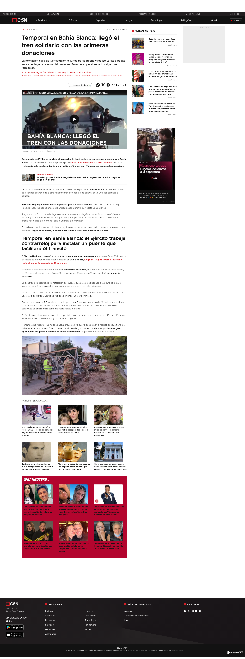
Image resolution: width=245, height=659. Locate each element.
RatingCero (187, 20)
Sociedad (34, 29)
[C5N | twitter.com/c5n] (189, 611)
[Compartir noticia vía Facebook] (108, 84)
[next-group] (173, 166)
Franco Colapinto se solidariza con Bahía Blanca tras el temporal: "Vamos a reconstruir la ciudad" (73, 75)
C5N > (25, 29)
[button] (124, 84)
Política (49, 610)
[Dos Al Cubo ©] (235, 653)
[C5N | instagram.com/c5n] (193, 611)
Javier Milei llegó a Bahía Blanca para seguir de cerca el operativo (57, 72)
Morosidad (235, 13)
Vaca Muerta (53, 13)
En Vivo (237, 20)
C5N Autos (90, 615)
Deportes (100, 20)
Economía (50, 620)
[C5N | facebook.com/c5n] (185, 611)
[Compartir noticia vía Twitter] (103, 84)
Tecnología (157, 20)
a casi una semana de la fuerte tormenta (91, 162)
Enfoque (73, 20)
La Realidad (41, 20)
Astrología (50, 633)
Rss (126, 620)
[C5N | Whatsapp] (200, 611)
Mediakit (128, 610)
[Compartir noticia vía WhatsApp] (98, 84)
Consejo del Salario (98, 13)
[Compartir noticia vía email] (113, 84)
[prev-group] (138, 166)
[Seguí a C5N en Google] (117, 85)
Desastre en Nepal (147, 13)
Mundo (214, 20)
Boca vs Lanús (193, 13)
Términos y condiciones (136, 615)
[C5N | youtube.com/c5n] (197, 611)
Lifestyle (128, 20)
